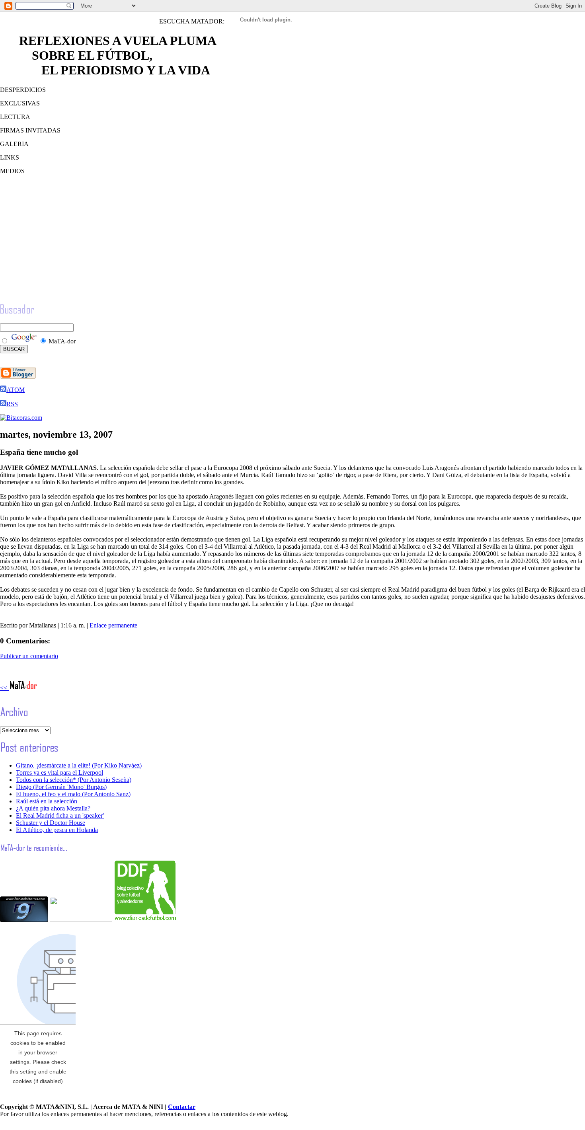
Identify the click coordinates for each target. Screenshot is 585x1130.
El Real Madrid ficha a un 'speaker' (60, 815)
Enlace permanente (113, 625)
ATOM (15, 389)
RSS (12, 404)
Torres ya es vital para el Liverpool (59, 772)
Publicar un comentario (29, 656)
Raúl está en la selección (46, 801)
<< (4, 687)
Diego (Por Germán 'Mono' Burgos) (61, 786)
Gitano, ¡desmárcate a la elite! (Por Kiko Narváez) (79, 765)
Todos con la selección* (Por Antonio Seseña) (73, 779)
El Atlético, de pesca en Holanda (57, 829)
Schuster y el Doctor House (50, 822)
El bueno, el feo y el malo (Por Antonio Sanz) (73, 794)
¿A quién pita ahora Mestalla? (53, 808)
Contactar (181, 1106)
